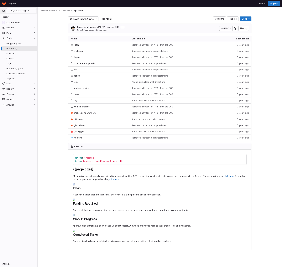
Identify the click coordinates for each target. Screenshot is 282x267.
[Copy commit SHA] (235, 28)
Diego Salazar (83, 30)
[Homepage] (4, 3)
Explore (12, 3)
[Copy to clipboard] (243, 157)
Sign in (262, 3)
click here (229, 176)
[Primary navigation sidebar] (3, 10)
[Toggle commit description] (122, 27)
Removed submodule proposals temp (150, 51)
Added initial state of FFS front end (148, 82)
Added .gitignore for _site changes (148, 119)
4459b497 (91, 113)
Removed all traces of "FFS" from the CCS (98, 27)
